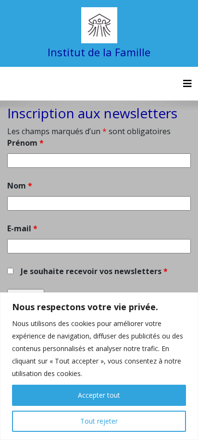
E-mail (22, 228)
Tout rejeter (99, 421)
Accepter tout (99, 395)
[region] (99, 366)
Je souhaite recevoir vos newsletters (94, 271)
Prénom (25, 143)
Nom (19, 185)
